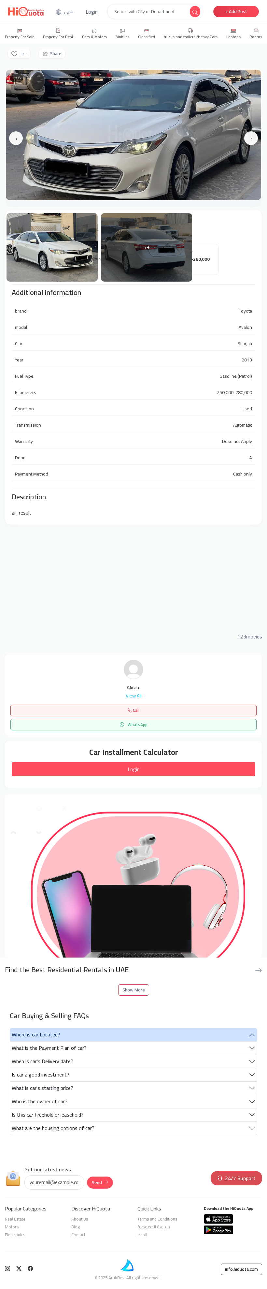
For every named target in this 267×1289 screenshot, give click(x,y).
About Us (79, 1219)
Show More (133, 990)
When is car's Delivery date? (42, 1061)
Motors (12, 1227)
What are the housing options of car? (53, 1128)
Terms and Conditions (157, 1219)
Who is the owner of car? (39, 1101)
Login (134, 769)
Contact (78, 1234)
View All (134, 696)
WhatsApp (137, 724)
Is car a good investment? (40, 1074)
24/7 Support (240, 1178)
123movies (249, 636)
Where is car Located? (36, 1034)
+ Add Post (236, 11)
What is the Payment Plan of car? (49, 1048)
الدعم (142, 1234)
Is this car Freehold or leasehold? (48, 1115)
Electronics (15, 1234)
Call (135, 710)
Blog (75, 1227)
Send (97, 1182)
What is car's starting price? (42, 1088)
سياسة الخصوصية (153, 1227)
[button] (92, 12)
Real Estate (15, 1219)
